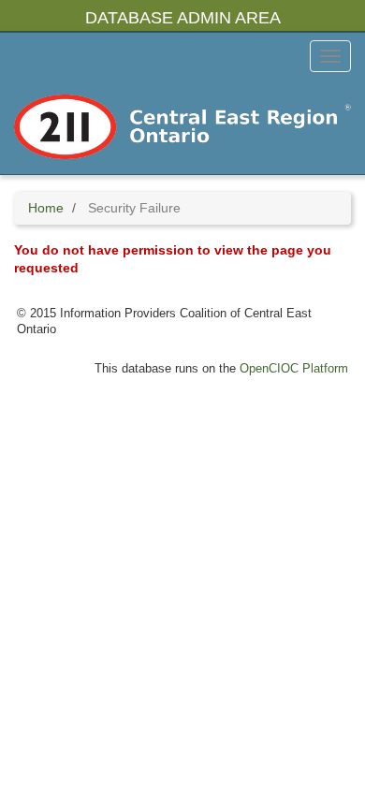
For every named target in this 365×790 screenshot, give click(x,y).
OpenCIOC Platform (294, 368)
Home (46, 207)
